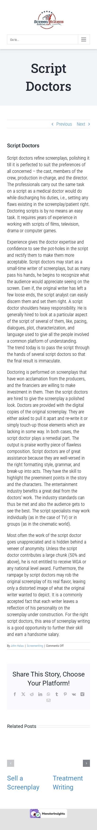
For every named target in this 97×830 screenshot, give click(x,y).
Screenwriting (35, 645)
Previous (64, 124)
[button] (10, 763)
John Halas (17, 645)
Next (81, 124)
